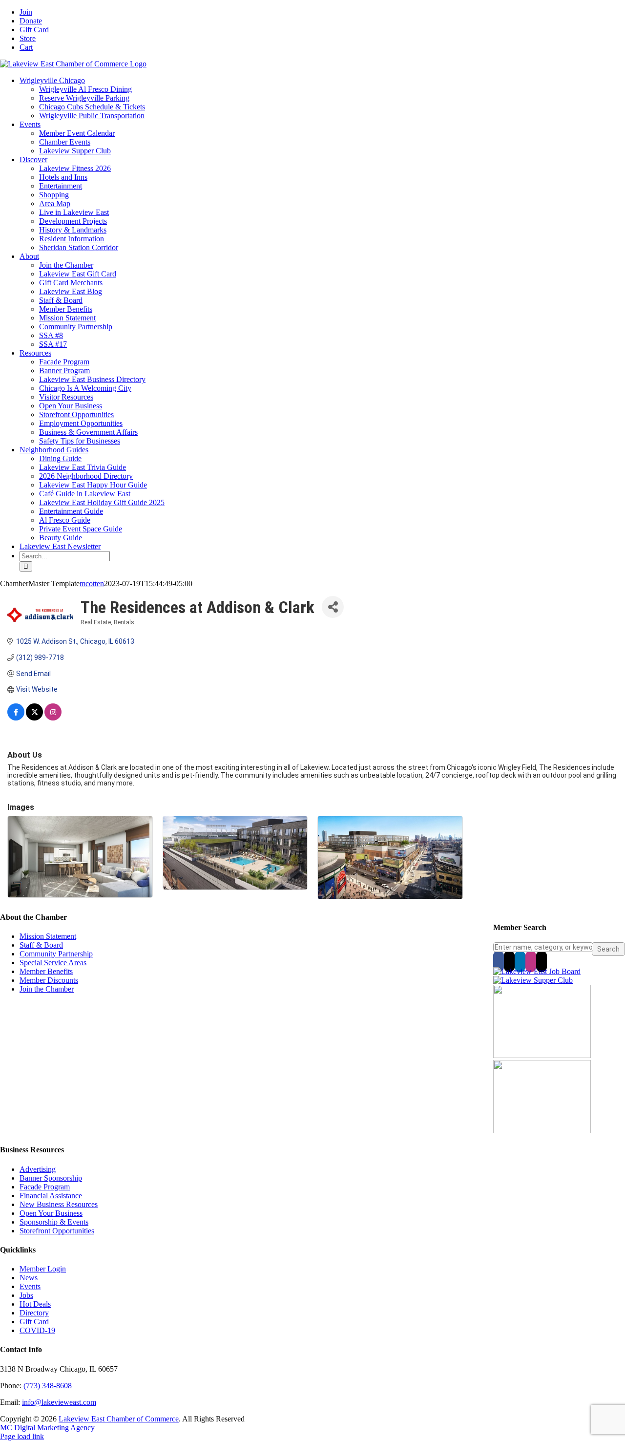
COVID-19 (37, 1330)
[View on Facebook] (15, 718)
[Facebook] (498, 961)
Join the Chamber (47, 989)
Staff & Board (41, 945)
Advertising (38, 1169)
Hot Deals (35, 1304)
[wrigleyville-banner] (542, 1055)
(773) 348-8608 (47, 1385)
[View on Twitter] (34, 718)
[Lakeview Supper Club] (533, 980)
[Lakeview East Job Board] (537, 971)
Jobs (26, 1295)
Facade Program (45, 1187)
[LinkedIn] (520, 961)
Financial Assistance (51, 1195)
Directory (34, 1313)
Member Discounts (49, 980)
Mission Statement (48, 936)
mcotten (92, 583)
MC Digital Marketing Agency (47, 1427)
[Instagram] (530, 961)
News (29, 1277)
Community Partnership (56, 954)
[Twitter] (509, 961)
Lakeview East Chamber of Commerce (119, 1419)
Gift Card (34, 1321)
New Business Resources (59, 1204)
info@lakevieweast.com (59, 1402)
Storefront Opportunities (57, 1231)
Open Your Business (51, 1213)
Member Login (43, 1269)
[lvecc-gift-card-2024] (542, 1130)
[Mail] (541, 961)
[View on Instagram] (53, 718)
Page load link (22, 1436)
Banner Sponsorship (51, 1178)
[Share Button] (333, 607)
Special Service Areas (53, 962)
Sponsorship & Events (54, 1222)
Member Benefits (46, 971)
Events (30, 1286)
